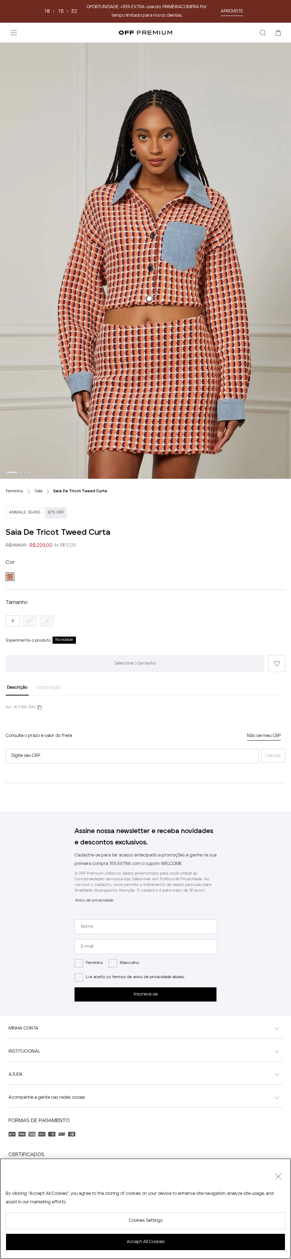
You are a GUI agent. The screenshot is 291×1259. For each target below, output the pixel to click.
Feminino (94, 963)
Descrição (17, 688)
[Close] (278, 1177)
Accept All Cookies (146, 1242)
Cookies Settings (146, 1221)
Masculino (129, 963)
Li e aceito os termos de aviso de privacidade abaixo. (135, 977)
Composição (48, 688)
